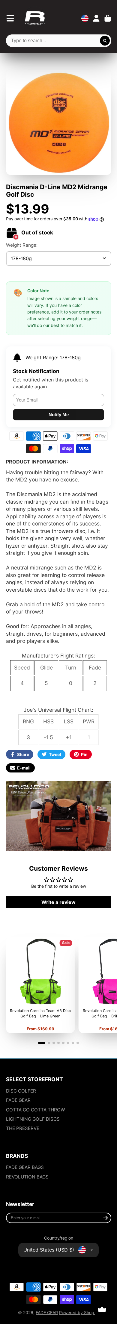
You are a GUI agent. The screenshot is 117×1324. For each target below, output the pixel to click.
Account (96, 18)
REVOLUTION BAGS (27, 1177)
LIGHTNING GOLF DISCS (33, 1119)
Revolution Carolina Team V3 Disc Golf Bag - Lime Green (40, 985)
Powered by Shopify (79, 1312)
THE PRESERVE (22, 1128)
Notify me (59, 414)
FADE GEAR (18, 1100)
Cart (107, 18)
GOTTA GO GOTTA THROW (35, 1110)
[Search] (105, 41)
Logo (35, 18)
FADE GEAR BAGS (25, 1167)
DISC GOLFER (21, 1091)
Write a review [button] (58, 902)
